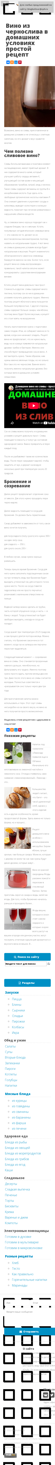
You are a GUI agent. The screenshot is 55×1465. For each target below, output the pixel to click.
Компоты (11, 1223)
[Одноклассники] (12, 62)
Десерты (11, 1184)
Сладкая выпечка (17, 1189)
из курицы (19, 1100)
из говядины (21, 1106)
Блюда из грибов (17, 1159)
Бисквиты (11, 1206)
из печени (19, 1128)
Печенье (11, 1195)
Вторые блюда (15, 1057)
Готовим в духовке (18, 1236)
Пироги (10, 1068)
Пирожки (18, 1021)
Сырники (18, 1010)
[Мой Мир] (16, 62)
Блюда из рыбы (16, 1142)
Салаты (10, 1046)
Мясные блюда (17, 1094)
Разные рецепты (19, 1256)
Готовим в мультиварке (22, 1242)
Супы (8, 1052)
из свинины (20, 1111)
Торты (9, 1200)
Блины (16, 1004)
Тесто (16, 1268)
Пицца (17, 999)
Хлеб (15, 1263)
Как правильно (22, 1274)
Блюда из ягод (15, 1164)
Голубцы (11, 1080)
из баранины (21, 1117)
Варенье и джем (16, 1217)
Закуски (12, 992)
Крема (9, 1212)
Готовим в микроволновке (23, 1248)
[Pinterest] (20, 62)
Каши (9, 1170)
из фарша (19, 1123)
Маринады (19, 1285)
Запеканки (12, 1063)
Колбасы (18, 1027)
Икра (15, 1032)
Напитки (11, 1085)
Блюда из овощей (17, 1147)
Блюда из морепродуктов (23, 1153)
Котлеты (11, 1074)
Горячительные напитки (29, 1279)
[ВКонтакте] (8, 62)
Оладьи (17, 1016)
